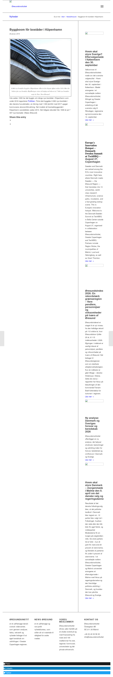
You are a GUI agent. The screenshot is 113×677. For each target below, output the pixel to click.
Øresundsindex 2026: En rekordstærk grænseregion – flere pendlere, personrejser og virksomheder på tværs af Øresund (94, 304)
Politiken (31, 101)
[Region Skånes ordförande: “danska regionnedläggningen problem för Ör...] (2, 338)
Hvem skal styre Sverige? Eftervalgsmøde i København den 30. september (94, 58)
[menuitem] (96, 6)
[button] (7, 663)
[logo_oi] (18, 6)
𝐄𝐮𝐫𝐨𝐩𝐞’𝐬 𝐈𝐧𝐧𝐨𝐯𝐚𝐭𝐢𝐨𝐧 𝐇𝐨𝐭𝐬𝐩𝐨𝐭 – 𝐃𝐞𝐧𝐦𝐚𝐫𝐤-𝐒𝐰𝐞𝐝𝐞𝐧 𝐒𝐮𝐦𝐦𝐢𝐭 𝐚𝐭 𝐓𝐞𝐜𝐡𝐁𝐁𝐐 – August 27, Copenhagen (93, 152)
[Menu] (102, 6)
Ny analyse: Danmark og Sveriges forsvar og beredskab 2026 (92, 424)
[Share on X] (13, 120)
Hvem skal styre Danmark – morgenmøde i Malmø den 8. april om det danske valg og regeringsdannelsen (97, 491)
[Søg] (96, 6)
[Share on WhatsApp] (13, 124)
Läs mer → (89, 119)
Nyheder (14, 16)
